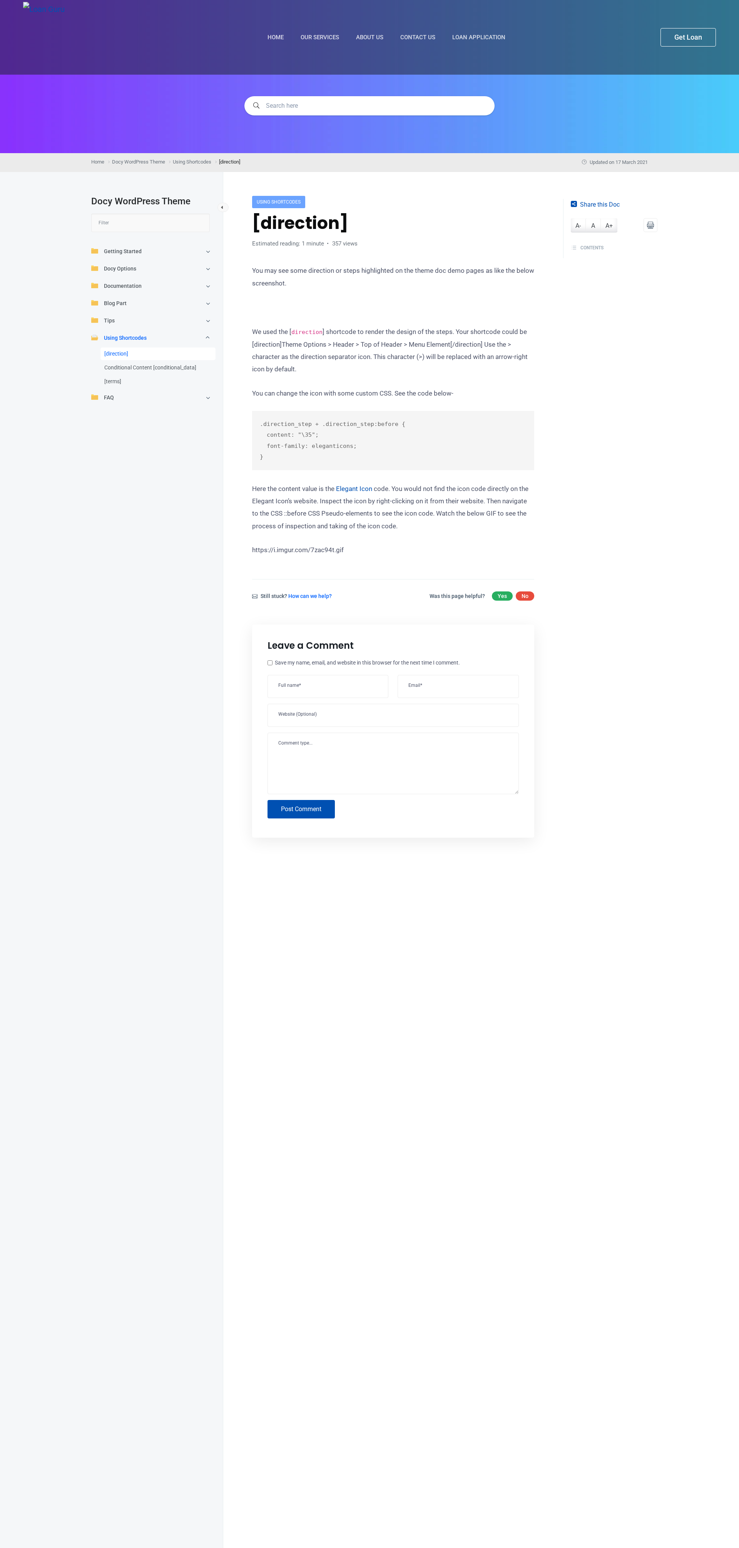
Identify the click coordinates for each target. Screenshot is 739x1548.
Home (276, 37)
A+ (609, 225)
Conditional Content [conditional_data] (150, 367)
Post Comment (301, 809)
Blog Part (115, 303)
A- (578, 225)
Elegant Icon (354, 489)
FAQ (109, 397)
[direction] (116, 354)
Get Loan (688, 37)
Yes (502, 596)
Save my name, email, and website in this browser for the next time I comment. (367, 663)
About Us (370, 37)
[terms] (112, 381)
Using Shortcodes (125, 338)
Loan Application (479, 37)
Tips (109, 320)
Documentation (123, 286)
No (525, 596)
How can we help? (310, 596)
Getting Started (123, 251)
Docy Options (120, 269)
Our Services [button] (321, 37)
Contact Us (418, 37)
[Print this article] (650, 225)
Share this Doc (600, 204)
